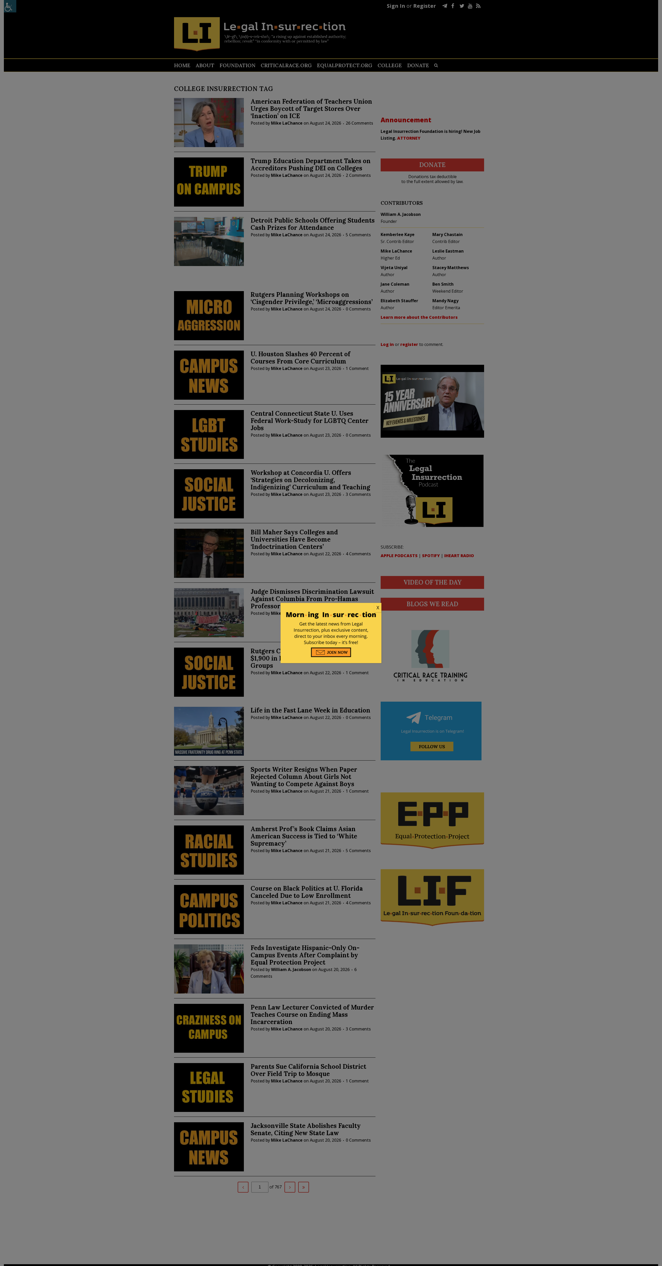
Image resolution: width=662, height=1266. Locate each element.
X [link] (378, 607)
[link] (331, 608)
